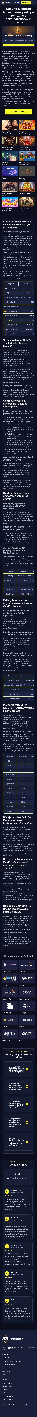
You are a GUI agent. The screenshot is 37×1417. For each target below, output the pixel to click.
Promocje (5, 1389)
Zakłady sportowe (7, 1386)
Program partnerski (8, 1399)
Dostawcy (5, 1393)
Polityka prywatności (8, 1364)
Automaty (5, 1380)
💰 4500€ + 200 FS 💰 (18, 112)
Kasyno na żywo (7, 1383)
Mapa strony (6, 1371)
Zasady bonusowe (8, 1368)
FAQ (3, 1374)
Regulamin (5, 1355)
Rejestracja (26, 2)
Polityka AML (6, 1358)
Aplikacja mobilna (8, 1396)
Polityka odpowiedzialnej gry (11, 1361)
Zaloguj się (15, 2)
